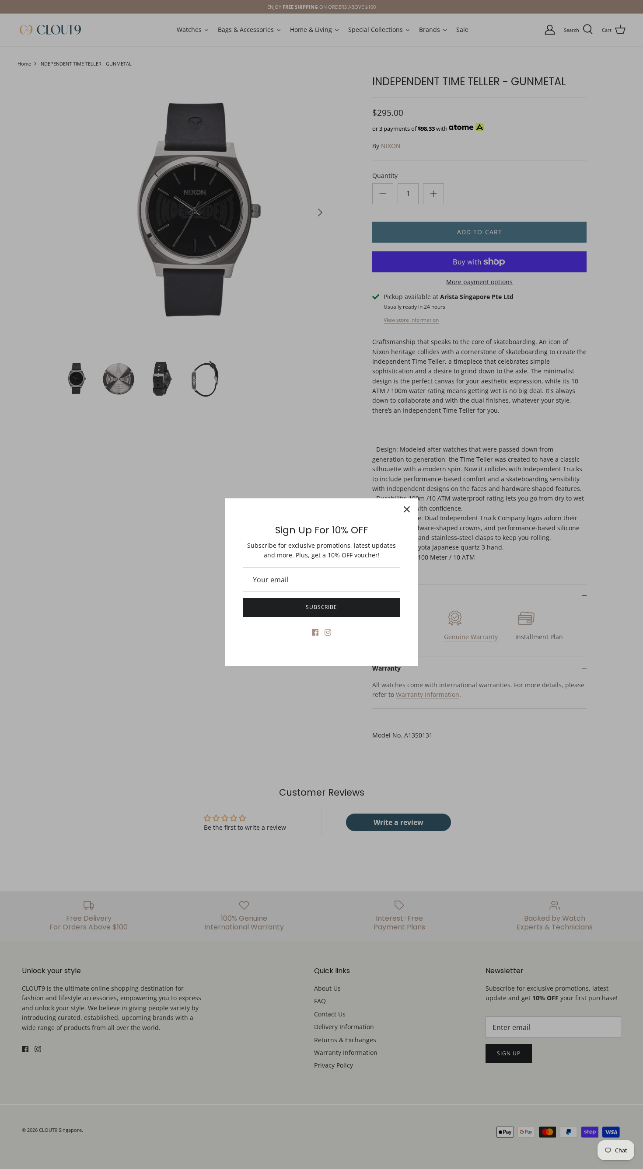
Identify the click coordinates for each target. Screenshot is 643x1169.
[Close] (406, 509)
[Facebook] (315, 632)
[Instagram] (328, 632)
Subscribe (322, 607)
